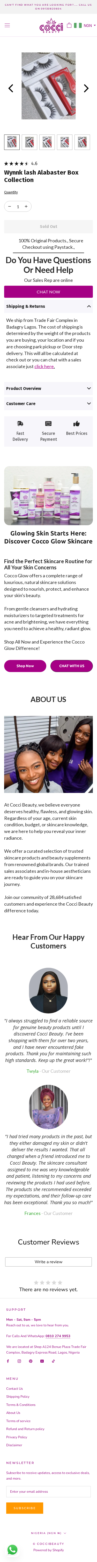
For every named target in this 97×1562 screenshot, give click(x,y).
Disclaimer (14, 1445)
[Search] (60, 25)
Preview (10, 88)
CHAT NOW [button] (48, 291)
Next (86, 88)
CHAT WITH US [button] (71, 666)
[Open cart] (69, 25)
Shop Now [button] (25, 666)
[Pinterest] (30, 1361)
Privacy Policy (16, 1437)
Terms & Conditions (20, 1405)
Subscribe (25, 1508)
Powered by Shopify (48, 1550)
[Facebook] (8, 1361)
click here (44, 366)
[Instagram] (19, 1361)
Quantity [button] (11, 192)
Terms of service (18, 1421)
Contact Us (14, 1388)
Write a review (48, 1262)
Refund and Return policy (25, 1429)
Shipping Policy (17, 1396)
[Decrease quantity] (26, 206)
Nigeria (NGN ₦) (46, 1533)
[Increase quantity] (9, 206)
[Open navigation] (7, 25)
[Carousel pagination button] (12, 142)
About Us (13, 1413)
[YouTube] (42, 1361)
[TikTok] (53, 1361)
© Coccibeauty (48, 1544)
